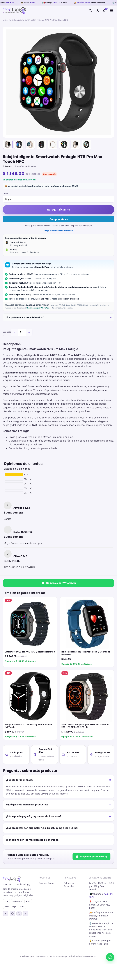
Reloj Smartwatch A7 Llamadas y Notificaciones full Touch (28, 725)
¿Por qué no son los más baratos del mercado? (58, 840)
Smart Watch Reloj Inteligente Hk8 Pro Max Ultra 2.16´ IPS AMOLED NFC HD (85, 725)
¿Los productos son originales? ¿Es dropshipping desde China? (58, 828)
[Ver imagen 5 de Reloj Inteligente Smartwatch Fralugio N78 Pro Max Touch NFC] (53, 144)
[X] (19, 913)
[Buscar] (90, 10)
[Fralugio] (14, 10)
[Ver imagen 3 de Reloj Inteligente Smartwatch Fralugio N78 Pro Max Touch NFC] (30, 144)
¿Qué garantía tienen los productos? (58, 805)
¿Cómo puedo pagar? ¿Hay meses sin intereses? (58, 816)
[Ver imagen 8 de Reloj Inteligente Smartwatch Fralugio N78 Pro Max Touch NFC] (86, 144)
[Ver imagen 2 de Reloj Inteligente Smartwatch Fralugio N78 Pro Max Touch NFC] (19, 144)
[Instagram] (12, 913)
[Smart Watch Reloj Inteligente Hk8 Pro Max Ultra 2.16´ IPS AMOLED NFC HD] (86, 696)
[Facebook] (5, 913)
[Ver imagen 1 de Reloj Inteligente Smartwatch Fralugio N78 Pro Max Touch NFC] (7, 144)
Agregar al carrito (58, 209)
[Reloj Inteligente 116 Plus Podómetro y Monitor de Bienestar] (86, 624)
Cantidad (7, 332)
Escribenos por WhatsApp (38, 308)
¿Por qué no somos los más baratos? (24, 317)
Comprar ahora (59, 219)
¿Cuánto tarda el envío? (59, 780)
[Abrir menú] (111, 10)
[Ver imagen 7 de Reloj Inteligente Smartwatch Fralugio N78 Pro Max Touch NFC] (75, 144)
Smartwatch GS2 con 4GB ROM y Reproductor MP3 (30, 652)
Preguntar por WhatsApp (93, 856)
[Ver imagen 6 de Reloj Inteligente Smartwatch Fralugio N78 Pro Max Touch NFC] (64, 144)
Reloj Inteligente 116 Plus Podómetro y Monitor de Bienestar (85, 653)
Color (5, 193)
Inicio (5, 20)
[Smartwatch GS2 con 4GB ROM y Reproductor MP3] (30, 624)
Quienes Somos (47, 883)
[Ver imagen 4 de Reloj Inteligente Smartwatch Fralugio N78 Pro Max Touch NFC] (41, 144)
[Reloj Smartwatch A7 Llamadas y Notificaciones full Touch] (30, 696)
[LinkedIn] (25, 913)
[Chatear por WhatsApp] (110, 957)
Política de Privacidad (69, 885)
